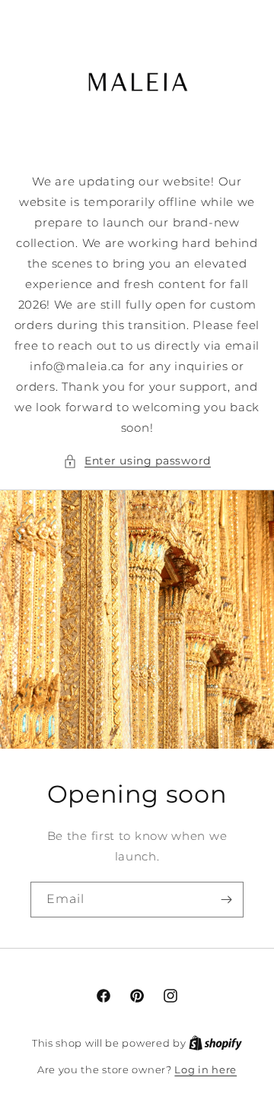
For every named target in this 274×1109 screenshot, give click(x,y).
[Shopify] (215, 1043)
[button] (137, 461)
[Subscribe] (226, 899)
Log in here (205, 1069)
